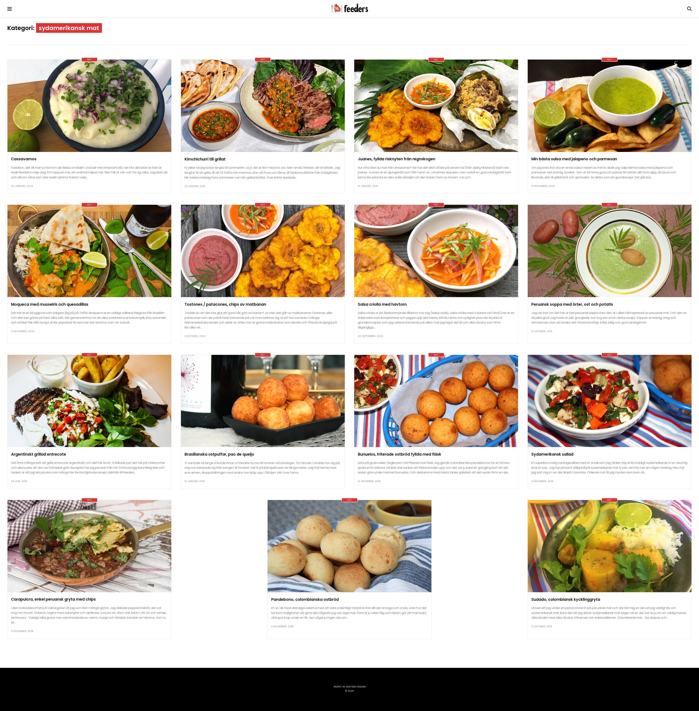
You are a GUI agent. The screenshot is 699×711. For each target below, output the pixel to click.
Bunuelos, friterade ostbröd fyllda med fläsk (399, 454)
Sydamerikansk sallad (552, 454)
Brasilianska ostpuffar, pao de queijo (219, 454)
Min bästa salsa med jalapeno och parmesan (574, 159)
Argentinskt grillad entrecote (38, 454)
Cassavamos (23, 159)
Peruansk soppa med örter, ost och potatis (572, 304)
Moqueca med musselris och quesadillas (49, 304)
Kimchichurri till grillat (205, 159)
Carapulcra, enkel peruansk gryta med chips (53, 599)
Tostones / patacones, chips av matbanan (225, 304)
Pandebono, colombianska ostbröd (305, 599)
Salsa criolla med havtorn (382, 304)
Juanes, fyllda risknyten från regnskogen (396, 159)
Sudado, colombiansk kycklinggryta (565, 599)
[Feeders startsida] (349, 11)
